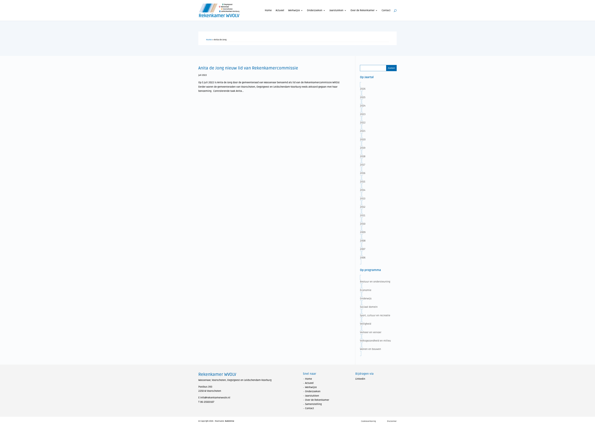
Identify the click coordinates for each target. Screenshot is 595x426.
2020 (363, 139)
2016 (362, 173)
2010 (362, 223)
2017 (362, 164)
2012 (362, 207)
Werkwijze (294, 10)
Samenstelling (313, 404)
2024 (363, 105)
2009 (363, 232)
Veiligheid (365, 323)
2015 (362, 181)
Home (268, 10)
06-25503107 (207, 402)
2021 (362, 131)
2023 (363, 114)
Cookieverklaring (368, 421)
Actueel (280, 10)
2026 (363, 88)
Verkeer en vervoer (370, 332)
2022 (363, 122)
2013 (362, 198)
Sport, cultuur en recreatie (375, 315)
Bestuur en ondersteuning (375, 281)
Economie (365, 290)
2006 (363, 257)
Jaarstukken (336, 10)
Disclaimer (392, 421)
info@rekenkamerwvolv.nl (215, 397)
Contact (386, 10)
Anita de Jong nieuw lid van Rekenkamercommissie (248, 68)
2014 (362, 190)
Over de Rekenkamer (362, 10)
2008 (363, 240)
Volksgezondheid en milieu (375, 340)
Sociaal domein (369, 306)
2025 (362, 97)
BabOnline (229, 421)
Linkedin (360, 378)
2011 (362, 215)
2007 (362, 249)
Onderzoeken (314, 10)
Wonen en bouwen (370, 349)
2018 (362, 156)
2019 (362, 147)
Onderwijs (366, 298)
